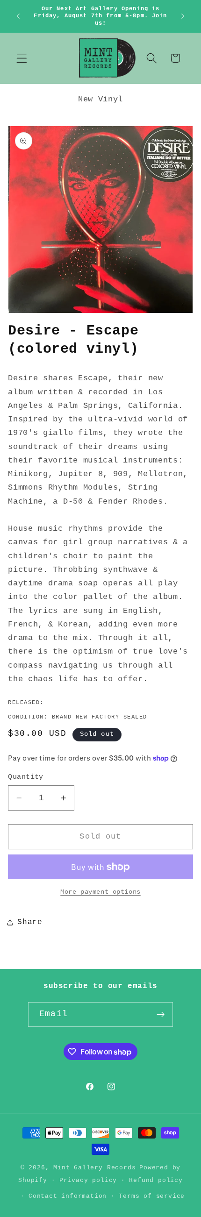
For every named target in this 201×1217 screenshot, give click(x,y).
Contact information (68, 1196)
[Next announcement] (182, 16)
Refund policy (155, 1180)
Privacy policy (88, 1180)
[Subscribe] (160, 1014)
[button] (22, 58)
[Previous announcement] (18, 16)
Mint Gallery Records (94, 1167)
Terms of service (152, 1196)
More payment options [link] (100, 892)
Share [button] (29, 922)
